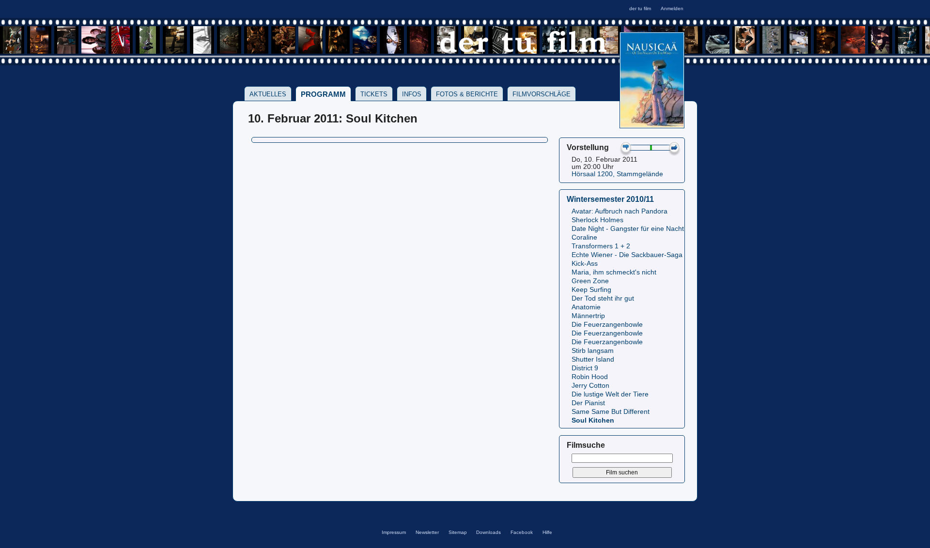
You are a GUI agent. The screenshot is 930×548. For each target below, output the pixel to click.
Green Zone (590, 281)
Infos (411, 94)
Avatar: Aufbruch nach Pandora (619, 211)
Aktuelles (267, 94)
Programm (323, 94)
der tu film (640, 8)
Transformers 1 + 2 (601, 246)
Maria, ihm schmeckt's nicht (614, 272)
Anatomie (586, 307)
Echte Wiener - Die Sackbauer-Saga (627, 255)
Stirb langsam (593, 350)
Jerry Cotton (590, 385)
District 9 (585, 368)
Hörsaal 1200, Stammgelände (617, 174)
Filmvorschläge (541, 94)
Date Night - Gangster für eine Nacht (628, 228)
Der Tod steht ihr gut (603, 298)
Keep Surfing (591, 289)
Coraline (584, 237)
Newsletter (427, 532)
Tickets (374, 94)
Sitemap (458, 532)
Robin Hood (590, 377)
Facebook (522, 532)
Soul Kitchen (593, 420)
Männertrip (588, 316)
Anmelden (672, 8)
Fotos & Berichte (467, 94)
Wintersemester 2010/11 (610, 199)
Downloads (488, 532)
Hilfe (547, 532)
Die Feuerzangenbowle (607, 324)
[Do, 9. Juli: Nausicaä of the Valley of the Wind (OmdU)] (652, 125)
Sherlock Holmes (597, 220)
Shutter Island (593, 359)
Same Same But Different (611, 411)
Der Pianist (588, 403)
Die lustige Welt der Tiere (610, 394)
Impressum (394, 532)
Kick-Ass (585, 263)
